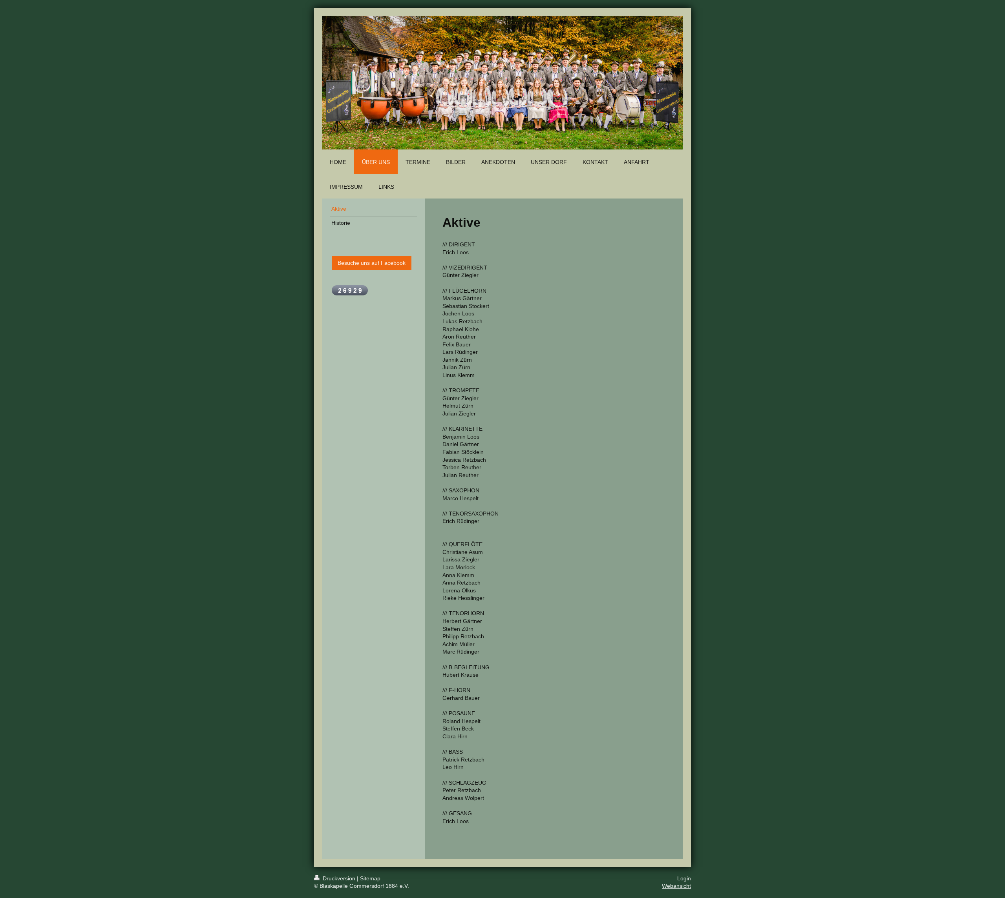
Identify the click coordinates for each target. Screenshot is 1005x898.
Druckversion (339, 878)
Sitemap (370, 878)
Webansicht (676, 886)
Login (684, 878)
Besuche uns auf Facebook (372, 263)
